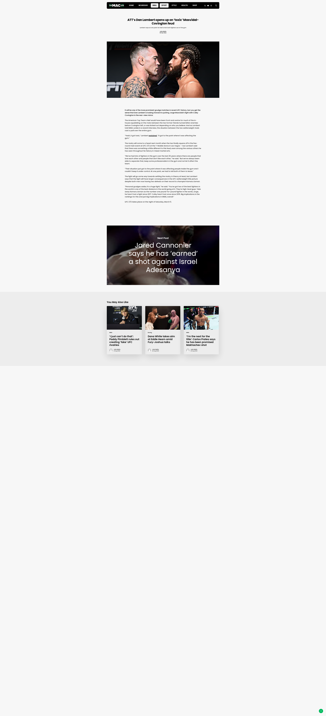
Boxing (150, 332)
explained (153, 135)
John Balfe (163, 31)
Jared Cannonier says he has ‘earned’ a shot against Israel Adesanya (163, 255)
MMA (110, 332)
